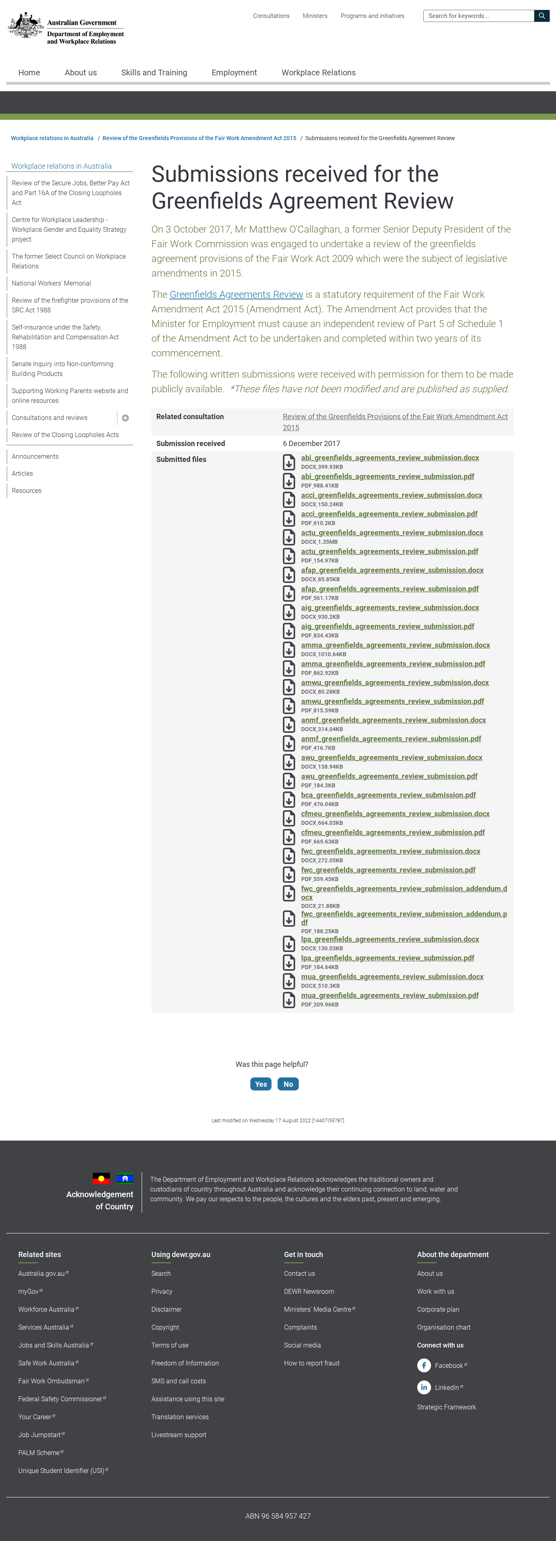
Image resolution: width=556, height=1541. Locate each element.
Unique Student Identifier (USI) (61, 1471)
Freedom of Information (185, 1363)
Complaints (300, 1327)
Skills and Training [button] (154, 72)
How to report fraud (311, 1363)
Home (29, 72)
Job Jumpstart (39, 1435)
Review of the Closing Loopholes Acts (65, 435)
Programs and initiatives (373, 16)
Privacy (162, 1291)
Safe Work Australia (46, 1363)
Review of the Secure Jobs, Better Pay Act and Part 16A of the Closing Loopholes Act (71, 193)
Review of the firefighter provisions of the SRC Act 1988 (70, 305)
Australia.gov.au (41, 1273)
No (288, 1084)
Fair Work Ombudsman (51, 1381)
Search (161, 1273)
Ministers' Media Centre (317, 1309)
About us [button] (81, 72)
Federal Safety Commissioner (60, 1399)
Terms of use (169, 1345)
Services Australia (43, 1327)
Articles (22, 473)
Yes (261, 1084)
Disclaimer (166, 1309)
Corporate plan (438, 1309)
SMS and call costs (178, 1381)
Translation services (180, 1417)
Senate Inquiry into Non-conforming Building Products (63, 369)
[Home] (66, 28)
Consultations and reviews (50, 418)
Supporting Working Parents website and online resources (70, 395)
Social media (302, 1345)
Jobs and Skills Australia (53, 1345)
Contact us (299, 1273)
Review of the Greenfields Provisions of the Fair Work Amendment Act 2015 (199, 138)
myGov (28, 1291)
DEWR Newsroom (309, 1291)
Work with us (435, 1291)
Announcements (35, 456)
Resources (27, 491)
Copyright (165, 1327)
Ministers (315, 16)
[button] (125, 418)
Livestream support (178, 1435)
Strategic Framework (446, 1407)
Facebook (449, 1366)
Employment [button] (234, 72)
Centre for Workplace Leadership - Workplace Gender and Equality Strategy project (69, 229)
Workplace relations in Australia (52, 138)
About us (430, 1273)
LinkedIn (447, 1388)
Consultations (271, 16)
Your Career (34, 1417)
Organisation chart (444, 1327)
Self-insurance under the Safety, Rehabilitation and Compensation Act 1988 (65, 337)
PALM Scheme (38, 1453)
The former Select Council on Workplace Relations (69, 261)
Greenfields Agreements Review (236, 294)
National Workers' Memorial (51, 283)
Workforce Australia (46, 1309)
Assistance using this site (187, 1399)
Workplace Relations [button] (319, 72)
